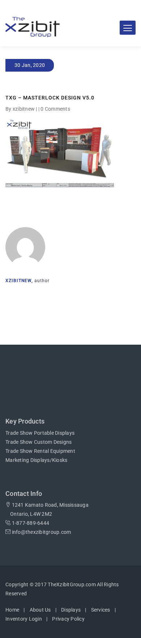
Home (12, 610)
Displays (71, 610)
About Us (40, 610)
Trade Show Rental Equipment (40, 451)
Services (100, 610)
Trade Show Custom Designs (38, 442)
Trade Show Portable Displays (39, 433)
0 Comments (55, 109)
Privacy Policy (68, 619)
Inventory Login (23, 619)
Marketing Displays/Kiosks (36, 460)
